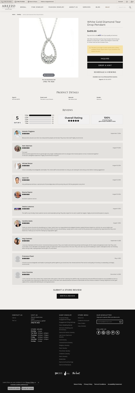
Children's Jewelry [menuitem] (64, 353)
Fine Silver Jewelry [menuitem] (64, 351)
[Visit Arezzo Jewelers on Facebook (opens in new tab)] (99, 333)
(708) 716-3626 (48, 81)
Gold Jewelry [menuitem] (63, 340)
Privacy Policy (88, 384)
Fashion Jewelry (56, 7)
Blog (98, 7)
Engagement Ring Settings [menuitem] (67, 322)
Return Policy (78, 384)
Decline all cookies (14, 388)
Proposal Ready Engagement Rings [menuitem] (65, 318)
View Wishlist (82, 326)
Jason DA (25, 178)
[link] (6, 1)
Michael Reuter (27, 163)
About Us (73, 7)
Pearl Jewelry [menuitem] (63, 348)
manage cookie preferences (19, 384)
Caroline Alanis (27, 221)
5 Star (26, 115)
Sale (107, 7)
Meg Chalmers (27, 238)
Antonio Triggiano (28, 131)
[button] (120, 1)
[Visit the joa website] (67, 373)
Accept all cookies (27, 388)
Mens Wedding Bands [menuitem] (65, 325)
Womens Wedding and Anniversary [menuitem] (66, 328)
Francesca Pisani (28, 256)
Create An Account (83, 320)
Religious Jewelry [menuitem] (64, 345)
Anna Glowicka (27, 272)
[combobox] (122, 7)
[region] (48, 47)
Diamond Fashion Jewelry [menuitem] (67, 332)
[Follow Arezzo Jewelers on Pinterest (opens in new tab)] (113, 333)
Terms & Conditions (100, 384)
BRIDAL (23, 7)
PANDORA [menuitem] (62, 359)
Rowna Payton (27, 192)
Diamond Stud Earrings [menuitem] (66, 362)
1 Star (26, 123)
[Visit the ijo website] (58, 373)
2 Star (26, 121)
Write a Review (67, 296)
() (53, 115)
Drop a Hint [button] (105, 65)
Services (87, 7)
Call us (14, 318)
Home (13, 14)
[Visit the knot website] (76, 373)
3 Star (26, 119)
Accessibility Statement (115, 384)
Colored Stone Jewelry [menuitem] (66, 342)
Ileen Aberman (27, 146)
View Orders (81, 323)
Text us (14, 320)
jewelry (19, 14)
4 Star (26, 117)
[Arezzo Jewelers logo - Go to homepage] (8, 7)
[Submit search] (130, 7)
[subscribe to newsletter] (120, 322)
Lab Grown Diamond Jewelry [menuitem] (65, 336)
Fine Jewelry (37, 7)
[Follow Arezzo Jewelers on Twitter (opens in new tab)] (118, 333)
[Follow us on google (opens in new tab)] (103, 333)
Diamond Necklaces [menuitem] (65, 365)
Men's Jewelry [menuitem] (63, 356)
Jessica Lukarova (28, 206)
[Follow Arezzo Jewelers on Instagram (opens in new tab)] (108, 333)
